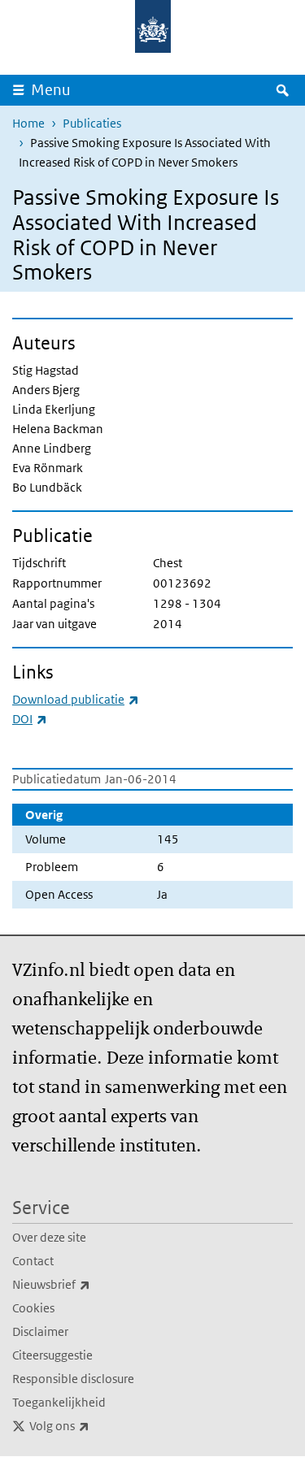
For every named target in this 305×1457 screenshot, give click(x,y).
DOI (29, 718)
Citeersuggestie (52, 1355)
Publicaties (92, 123)
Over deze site (49, 1237)
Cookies (33, 1308)
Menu (51, 89)
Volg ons (95, 1425)
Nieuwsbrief (87, 1284)
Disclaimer (40, 1331)
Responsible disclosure (73, 1378)
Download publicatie (75, 699)
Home (28, 123)
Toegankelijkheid (59, 1402)
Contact (33, 1260)
